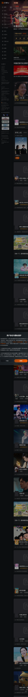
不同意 (7, 360)
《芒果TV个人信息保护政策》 (17, 342)
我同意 (21, 360)
